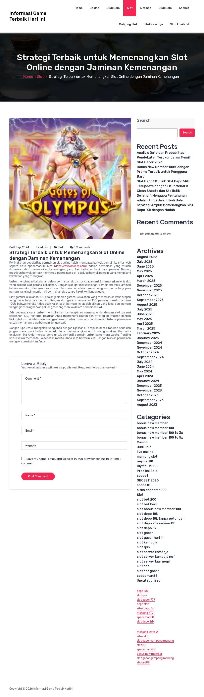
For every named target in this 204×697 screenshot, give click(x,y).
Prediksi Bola (147, 471)
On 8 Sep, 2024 (19, 247)
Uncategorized (148, 580)
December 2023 (149, 386)
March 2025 (146, 328)
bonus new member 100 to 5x (160, 437)
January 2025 (148, 338)
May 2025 (144, 319)
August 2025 (147, 304)
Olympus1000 (147, 466)
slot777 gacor (148, 571)
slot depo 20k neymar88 (156, 523)
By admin (42, 247)
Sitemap (145, 8)
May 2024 (144, 371)
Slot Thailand (179, 24)
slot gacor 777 (146, 599)
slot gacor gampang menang (155, 640)
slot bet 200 (146, 499)
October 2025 (148, 295)
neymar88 (145, 461)
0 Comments (81, 247)
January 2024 (148, 381)
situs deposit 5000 (152, 490)
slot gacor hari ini (150, 537)
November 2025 (149, 290)
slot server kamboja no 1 (156, 557)
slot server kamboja (152, 552)
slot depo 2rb (145, 621)
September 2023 (150, 400)
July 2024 (144, 362)
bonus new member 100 (155, 428)
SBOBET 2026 (148, 480)
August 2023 (147, 405)
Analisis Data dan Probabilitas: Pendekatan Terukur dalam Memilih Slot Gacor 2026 (164, 157)
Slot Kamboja (153, 24)
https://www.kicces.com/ (70, 266)
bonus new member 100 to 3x (160, 433)
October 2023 (148, 395)
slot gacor (145, 533)
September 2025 (150, 300)
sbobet (142, 476)
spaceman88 (147, 576)
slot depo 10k (147, 514)
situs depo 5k (145, 608)
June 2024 (145, 366)
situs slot (143, 636)
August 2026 (147, 257)
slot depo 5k (146, 528)
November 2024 (149, 347)
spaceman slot (146, 649)
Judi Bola (113, 8)
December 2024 (149, 343)
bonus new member (152, 423)
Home (78, 8)
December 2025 (149, 285)
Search (144, 120)
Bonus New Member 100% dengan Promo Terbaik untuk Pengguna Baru (163, 171)
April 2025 (145, 324)
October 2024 (148, 352)
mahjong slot (147, 456)
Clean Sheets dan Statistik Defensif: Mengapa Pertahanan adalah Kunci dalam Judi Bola (162, 195)
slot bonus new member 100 (159, 509)
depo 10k (142, 591)
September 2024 (150, 357)
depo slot (143, 604)
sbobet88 (145, 485)
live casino (145, 452)
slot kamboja (147, 542)
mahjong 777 (145, 613)
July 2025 (144, 309)
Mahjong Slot (128, 24)
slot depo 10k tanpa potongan (160, 518)
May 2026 (144, 271)
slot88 (141, 645)
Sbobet (184, 8)
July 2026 (144, 262)
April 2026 (145, 276)
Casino (94, 8)
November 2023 (149, 390)
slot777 (143, 566)
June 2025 (145, 314)
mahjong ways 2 (147, 632)
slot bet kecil (147, 504)
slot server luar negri (153, 561)
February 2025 (148, 333)
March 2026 (146, 281)
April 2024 (145, 376)
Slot (130, 8)
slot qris (143, 547)
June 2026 (145, 266)
